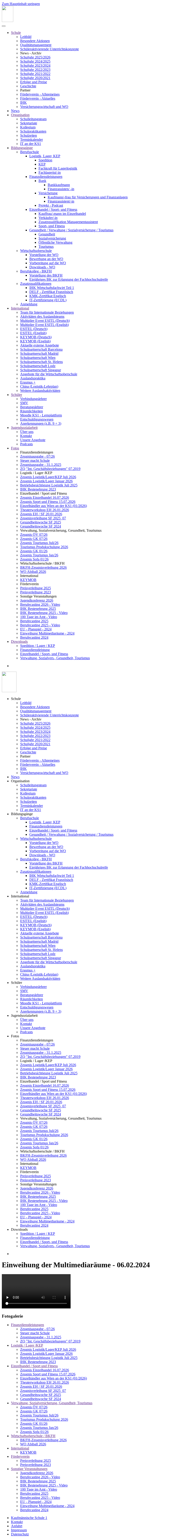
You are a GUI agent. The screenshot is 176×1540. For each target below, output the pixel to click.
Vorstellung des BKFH (46, 275)
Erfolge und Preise (33, 82)
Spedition (45, 160)
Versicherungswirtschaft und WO (44, 107)
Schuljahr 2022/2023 (35, 70)
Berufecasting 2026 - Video (40, 604)
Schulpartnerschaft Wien (37, 358)
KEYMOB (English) (35, 341)
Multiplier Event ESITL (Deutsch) (45, 321)
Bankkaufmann (59, 185)
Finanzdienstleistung (35, 650)
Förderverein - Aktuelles (37, 98)
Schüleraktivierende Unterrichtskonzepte (49, 49)
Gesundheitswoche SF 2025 (40, 522)
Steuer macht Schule (35, 460)
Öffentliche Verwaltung (55, 242)
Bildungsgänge (22, 148)
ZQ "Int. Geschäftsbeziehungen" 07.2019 (50, 469)
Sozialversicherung (52, 238)
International (20, 308)
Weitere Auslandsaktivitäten (40, 390)
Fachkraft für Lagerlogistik (57, 168)
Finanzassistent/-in (61, 201)
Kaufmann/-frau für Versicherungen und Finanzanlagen (88, 197)
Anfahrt (16, 1526)
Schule (16, 33)
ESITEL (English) (33, 333)
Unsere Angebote (32, 440)
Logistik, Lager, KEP (44, 156)
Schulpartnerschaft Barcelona (41, 349)
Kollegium (28, 127)
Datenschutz (20, 1534)
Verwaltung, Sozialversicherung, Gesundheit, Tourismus (51, 1403)
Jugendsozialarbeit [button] (24, 1015)
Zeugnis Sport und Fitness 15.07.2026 (47, 502)
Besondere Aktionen (35, 41)
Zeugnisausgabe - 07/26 (37, 456)
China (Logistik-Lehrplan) (39, 386)
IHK (23, 102)
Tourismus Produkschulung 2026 (44, 547)
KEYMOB (28, 580)
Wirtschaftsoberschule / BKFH (33, 1436)
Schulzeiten (28, 135)
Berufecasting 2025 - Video (40, 625)
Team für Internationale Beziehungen (47, 312)
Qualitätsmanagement (35, 45)
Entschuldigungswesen (36, 419)
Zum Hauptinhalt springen (21, 4)
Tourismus (46, 246)
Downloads (19, 641)
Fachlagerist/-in (49, 172)
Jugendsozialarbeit (24, 428)
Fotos (15, 448)
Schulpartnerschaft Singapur (40, 370)
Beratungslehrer (31, 407)
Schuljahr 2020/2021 (35, 78)
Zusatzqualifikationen (35, 284)
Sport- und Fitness (51, 226)
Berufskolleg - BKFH (36, 271)
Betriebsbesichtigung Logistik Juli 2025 (48, 485)
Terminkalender (31, 139)
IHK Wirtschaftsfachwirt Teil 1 (51, 288)
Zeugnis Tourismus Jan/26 (39, 555)
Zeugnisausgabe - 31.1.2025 (40, 465)
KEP (42, 164)
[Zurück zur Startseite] (7, 21)
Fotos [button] (15, 1036)
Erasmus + (28, 382)
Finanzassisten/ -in (61, 189)
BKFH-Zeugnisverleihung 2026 (43, 567)
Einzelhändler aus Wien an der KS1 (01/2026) (53, 506)
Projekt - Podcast (50, 205)
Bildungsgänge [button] (22, 814)
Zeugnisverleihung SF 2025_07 (43, 518)
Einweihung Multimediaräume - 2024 (47, 633)
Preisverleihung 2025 (35, 588)
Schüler (16, 395)
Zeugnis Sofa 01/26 (34, 559)
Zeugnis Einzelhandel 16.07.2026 (44, 497)
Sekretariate (28, 123)
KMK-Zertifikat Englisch (47, 296)
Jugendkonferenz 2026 (36, 600)
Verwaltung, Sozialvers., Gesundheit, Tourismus (55, 658)
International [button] (20, 896)
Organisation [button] (20, 781)
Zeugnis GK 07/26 (33, 539)
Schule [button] (16, 699)
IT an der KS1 (30, 144)
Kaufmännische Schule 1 (29, 1518)
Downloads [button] (19, 1229)
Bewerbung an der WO (46, 259)
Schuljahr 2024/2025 (35, 61)
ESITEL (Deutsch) (33, 329)
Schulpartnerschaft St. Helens (41, 362)
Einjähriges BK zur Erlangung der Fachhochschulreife (68, 279)
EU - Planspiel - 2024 (36, 629)
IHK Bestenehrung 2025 (38, 609)
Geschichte (28, 86)
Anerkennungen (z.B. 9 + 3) (40, 423)
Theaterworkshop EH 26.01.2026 (44, 510)
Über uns (26, 432)
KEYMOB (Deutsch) (36, 337)
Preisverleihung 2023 (35, 592)
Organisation (20, 115)
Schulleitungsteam (33, 119)
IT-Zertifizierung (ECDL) (47, 300)
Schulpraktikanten (33, 131)
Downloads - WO (42, 267)
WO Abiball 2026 (33, 572)
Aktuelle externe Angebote (39, 345)
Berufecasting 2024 (34, 637)
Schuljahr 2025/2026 (35, 57)
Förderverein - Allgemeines (40, 94)
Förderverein (20, 1456)
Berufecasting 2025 (34, 621)
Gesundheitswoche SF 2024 (40, 526)
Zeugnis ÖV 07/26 (33, 534)
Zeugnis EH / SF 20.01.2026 (41, 514)
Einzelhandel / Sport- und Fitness (53, 209)
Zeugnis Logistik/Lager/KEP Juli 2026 (48, 477)
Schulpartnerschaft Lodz (37, 366)
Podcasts (26, 444)
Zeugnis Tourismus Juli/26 (39, 543)
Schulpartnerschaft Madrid (39, 353)
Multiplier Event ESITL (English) (44, 325)
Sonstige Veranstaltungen (29, 1469)
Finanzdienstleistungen (45, 177)
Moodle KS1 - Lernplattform (41, 415)
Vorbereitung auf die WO (47, 263)
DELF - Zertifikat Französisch (51, 292)
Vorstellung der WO (43, 255)
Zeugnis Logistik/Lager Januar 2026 (46, 481)
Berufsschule (29, 152)
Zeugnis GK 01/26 (33, 551)
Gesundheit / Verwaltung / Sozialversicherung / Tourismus (71, 230)
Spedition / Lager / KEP (37, 646)
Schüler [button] (16, 983)
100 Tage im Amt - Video (38, 617)
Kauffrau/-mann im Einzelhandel (62, 214)
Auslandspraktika (32, 378)
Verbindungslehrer (33, 399)
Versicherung (48, 193)
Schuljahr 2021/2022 (35, 74)
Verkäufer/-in (48, 218)
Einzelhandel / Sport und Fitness (34, 1366)
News (15, 111)
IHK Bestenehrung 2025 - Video (44, 613)
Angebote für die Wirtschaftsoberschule (48, 374)
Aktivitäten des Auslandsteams (42, 316)
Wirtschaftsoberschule (36, 251)
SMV (24, 403)
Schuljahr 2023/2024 (35, 65)
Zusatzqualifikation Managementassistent (68, 222)
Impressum (19, 1530)
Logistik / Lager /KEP (27, 1345)
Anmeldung (28, 304)
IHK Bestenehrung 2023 (38, 489)
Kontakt (26, 436)
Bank (42, 181)
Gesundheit (46, 234)
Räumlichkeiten (31, 411)
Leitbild (25, 37)
